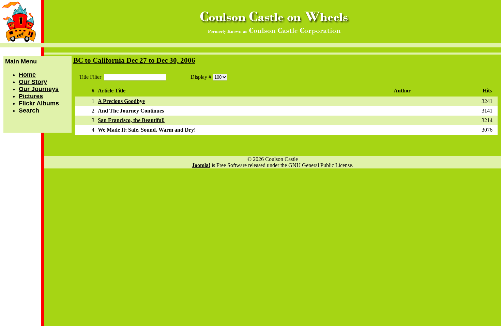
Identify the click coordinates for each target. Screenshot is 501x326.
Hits (487, 90)
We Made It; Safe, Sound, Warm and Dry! (147, 130)
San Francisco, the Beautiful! (131, 120)
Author (402, 90)
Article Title (111, 90)
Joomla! (201, 165)
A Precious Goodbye (121, 101)
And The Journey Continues (131, 111)
